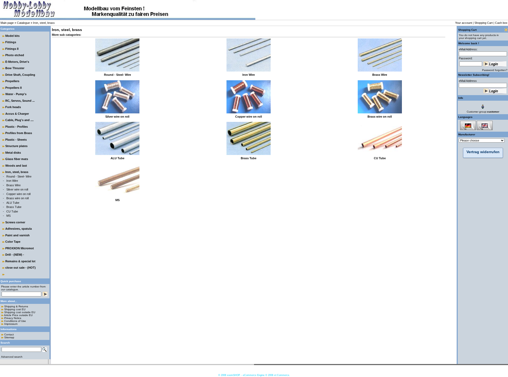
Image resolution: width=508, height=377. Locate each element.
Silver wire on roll (17, 189)
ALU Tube (12, 202)
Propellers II (13, 87)
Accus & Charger (17, 113)
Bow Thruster (14, 68)
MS (8, 215)
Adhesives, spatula (18, 228)
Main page (7, 22)
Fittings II (12, 48)
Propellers (12, 81)
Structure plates (16, 146)
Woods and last (16, 165)
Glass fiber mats (16, 159)
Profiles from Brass (18, 133)
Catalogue (23, 22)
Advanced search (11, 356)
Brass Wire (13, 185)
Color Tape (12, 241)
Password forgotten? (494, 70)
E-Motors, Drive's (17, 61)
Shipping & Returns (16, 306)
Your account (463, 22)
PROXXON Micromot (19, 248)
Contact (9, 334)
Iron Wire (12, 180)
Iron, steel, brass (44, 22)
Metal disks (13, 152)
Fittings (10, 42)
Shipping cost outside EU (19, 312)
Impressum (10, 323)
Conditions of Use (15, 321)
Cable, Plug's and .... (19, 120)
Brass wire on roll (17, 198)
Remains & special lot (20, 261)
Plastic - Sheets (16, 139)
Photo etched (14, 55)
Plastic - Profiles (16, 126)
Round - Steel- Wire (18, 176)
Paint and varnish (17, 235)
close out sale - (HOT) (20, 267)
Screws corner (15, 222)
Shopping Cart (483, 22)
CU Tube (12, 211)
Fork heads (13, 107)
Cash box (501, 22)
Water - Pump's (15, 94)
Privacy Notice (12, 318)
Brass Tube (13, 207)
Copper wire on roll (18, 194)
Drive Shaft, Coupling (20, 74)
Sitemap (9, 337)
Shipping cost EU (14, 309)
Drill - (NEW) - (14, 254)
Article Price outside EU (18, 315)
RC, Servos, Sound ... (20, 100)
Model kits (12, 35)
